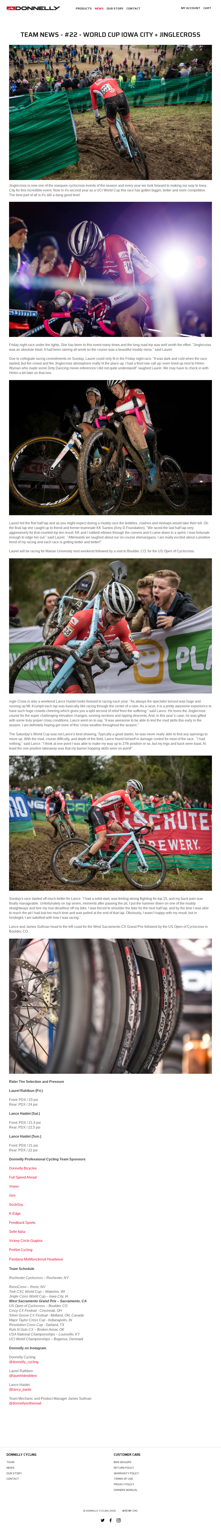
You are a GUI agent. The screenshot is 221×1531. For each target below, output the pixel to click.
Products (84, 8)
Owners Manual (125, 1490)
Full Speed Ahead (23, 1177)
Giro (12, 1195)
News (99, 8)
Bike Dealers (122, 1462)
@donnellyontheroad (25, 1403)
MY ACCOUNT (190, 8)
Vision (14, 1186)
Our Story (115, 8)
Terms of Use (123, 1478)
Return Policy (124, 1467)
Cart (207, 8)
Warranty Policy (126, 1473)
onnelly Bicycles (24, 1168)
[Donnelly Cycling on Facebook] (111, 1521)
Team (10, 1462)
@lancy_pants (20, 1389)
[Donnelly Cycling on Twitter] (103, 1521)
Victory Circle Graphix (26, 1241)
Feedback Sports (22, 1222)
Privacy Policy (124, 1484)
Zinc (135, 1511)
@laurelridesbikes (23, 1376)
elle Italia (18, 1232)
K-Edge (15, 1213)
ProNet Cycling (20, 1250)
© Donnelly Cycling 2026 (99, 1511)
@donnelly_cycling (23, 1362)
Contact (133, 8)
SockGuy (16, 1204)
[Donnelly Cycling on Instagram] (119, 1521)
